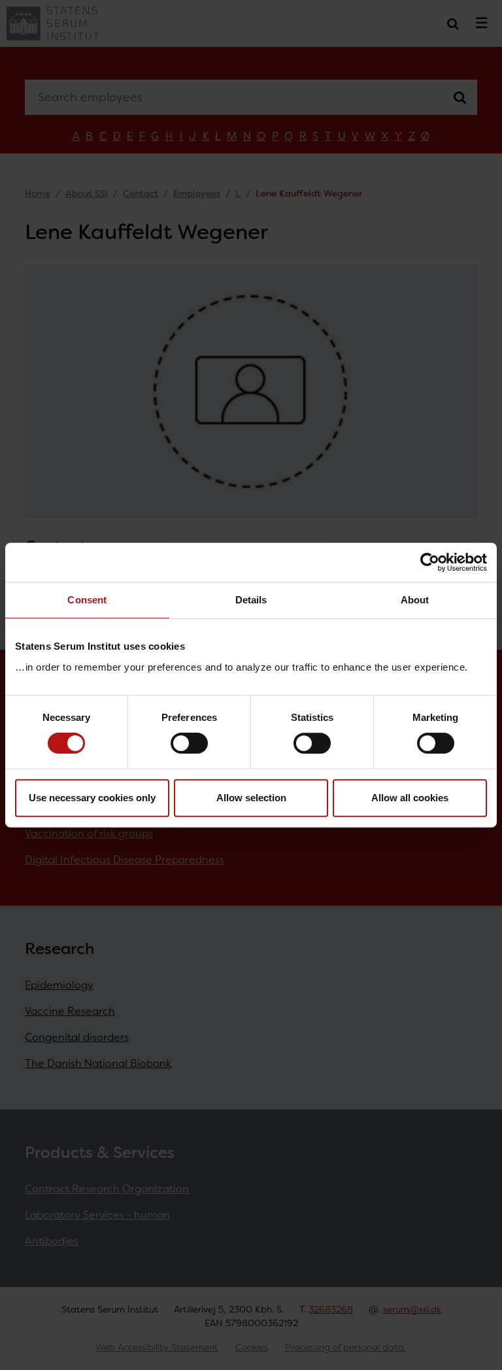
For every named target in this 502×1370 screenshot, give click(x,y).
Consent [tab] (87, 599)
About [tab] (415, 599)
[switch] (189, 743)
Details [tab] (251, 599)
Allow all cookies (409, 797)
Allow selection (251, 797)
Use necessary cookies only (92, 797)
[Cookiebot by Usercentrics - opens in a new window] (430, 562)
